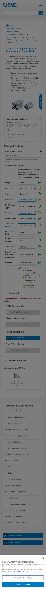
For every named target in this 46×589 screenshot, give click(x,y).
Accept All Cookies (23, 584)
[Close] (43, 558)
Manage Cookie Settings (23, 578)
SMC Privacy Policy (20, 571)
